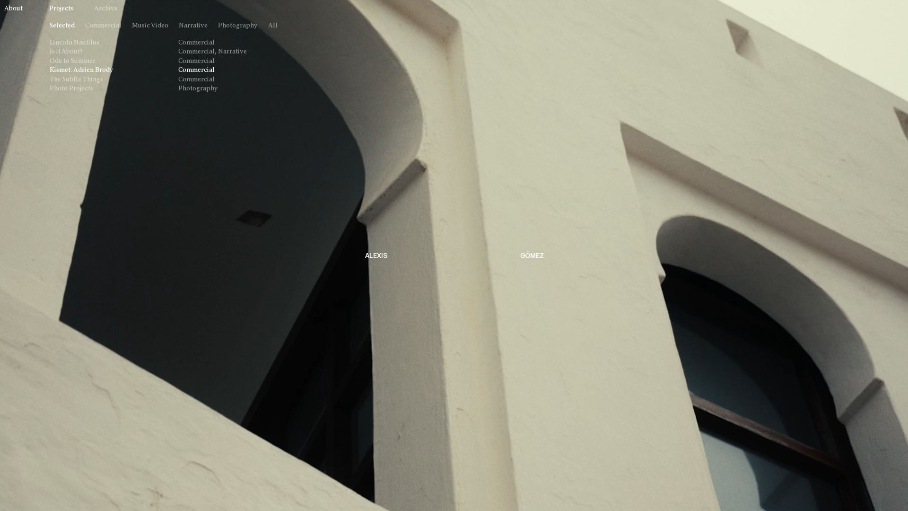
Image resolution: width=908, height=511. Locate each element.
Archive (106, 9)
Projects (61, 9)
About (13, 9)
